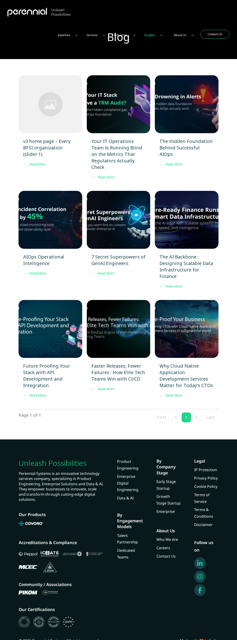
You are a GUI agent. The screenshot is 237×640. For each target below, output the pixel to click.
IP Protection (205, 469)
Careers (163, 547)
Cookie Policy (205, 486)
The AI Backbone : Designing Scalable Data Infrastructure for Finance (186, 243)
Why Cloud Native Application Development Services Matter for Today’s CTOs (186, 352)
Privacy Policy (206, 478)
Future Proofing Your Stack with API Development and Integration (50, 352)
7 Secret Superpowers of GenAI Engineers (118, 243)
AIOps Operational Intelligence (50, 243)
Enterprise (165, 511)
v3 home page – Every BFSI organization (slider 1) (50, 130)
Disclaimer (203, 524)
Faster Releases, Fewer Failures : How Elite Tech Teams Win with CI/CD (118, 352)
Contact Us (166, 556)
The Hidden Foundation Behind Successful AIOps (186, 130)
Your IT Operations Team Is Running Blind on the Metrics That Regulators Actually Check (118, 130)
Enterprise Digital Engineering (127, 483)
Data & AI (125, 498)
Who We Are (167, 539)
